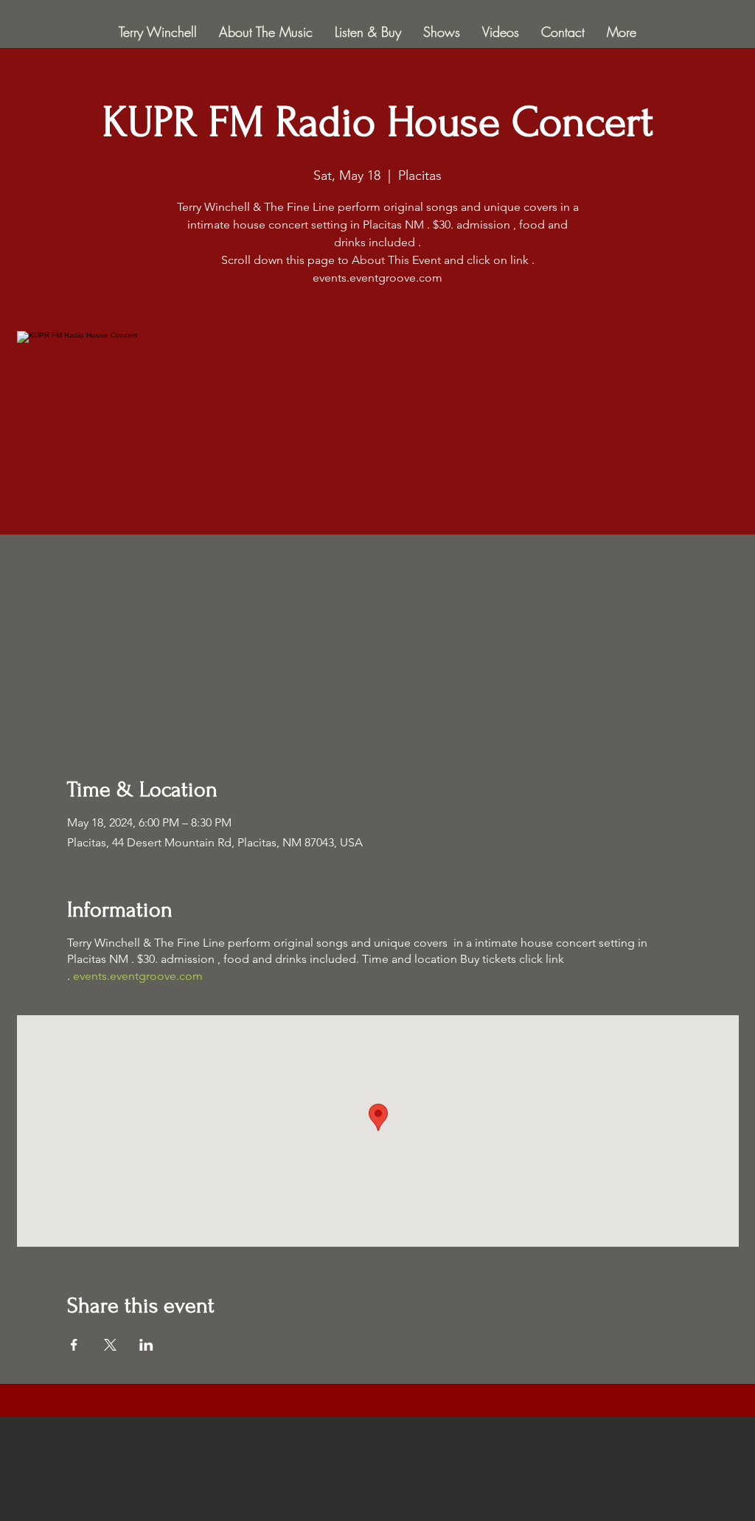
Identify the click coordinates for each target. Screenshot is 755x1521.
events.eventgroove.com (138, 976)
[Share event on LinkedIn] (146, 1345)
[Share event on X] (110, 1345)
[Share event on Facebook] (74, 1345)
